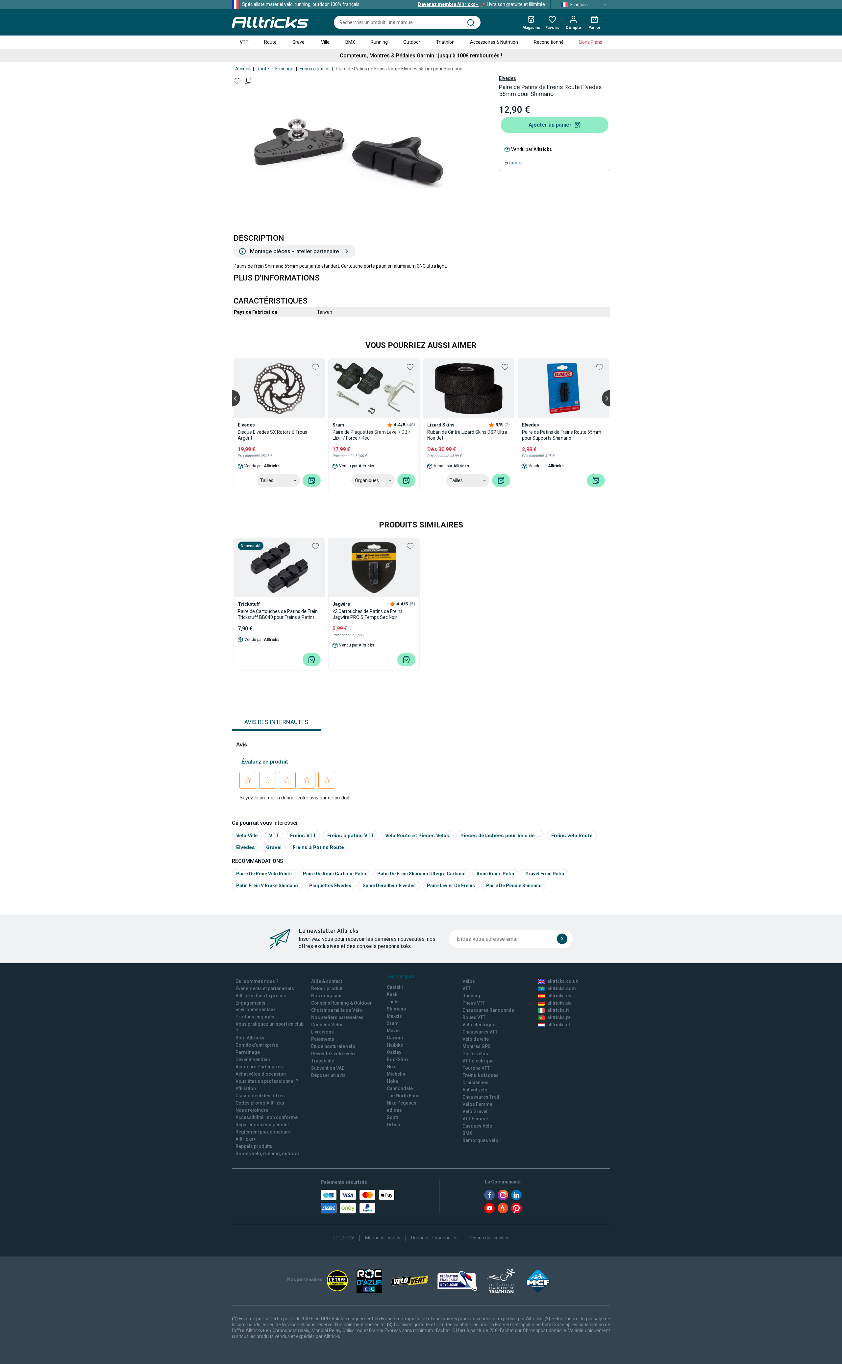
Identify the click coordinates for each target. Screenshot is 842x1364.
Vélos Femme (477, 1104)
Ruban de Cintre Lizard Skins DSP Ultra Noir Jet (467, 435)
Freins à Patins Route (318, 847)
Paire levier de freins (451, 885)
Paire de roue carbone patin (334, 873)
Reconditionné (549, 42)
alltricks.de (559, 1003)
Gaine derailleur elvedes (389, 885)
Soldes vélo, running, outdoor (267, 1153)
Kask (392, 994)
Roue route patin (495, 873)
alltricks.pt (558, 1017)
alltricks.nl (558, 1024)
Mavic (393, 1030)
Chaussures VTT (480, 1032)
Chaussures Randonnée (488, 1010)
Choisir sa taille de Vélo (336, 1010)
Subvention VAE (327, 1068)
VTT (244, 42)
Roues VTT (473, 1017)
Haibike (395, 1045)
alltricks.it (558, 1010)
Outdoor (411, 42)
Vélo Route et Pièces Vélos (417, 835)
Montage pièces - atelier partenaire (294, 251)
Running (379, 42)
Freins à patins (315, 68)
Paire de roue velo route (264, 873)
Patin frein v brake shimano (267, 885)
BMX (350, 42)
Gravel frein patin (544, 873)
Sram (393, 1023)
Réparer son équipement (262, 1124)
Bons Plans (590, 42)
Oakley (394, 1052)
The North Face (403, 1095)
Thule (393, 1001)
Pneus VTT (473, 1003)
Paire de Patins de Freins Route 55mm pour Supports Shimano (561, 435)
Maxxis (394, 1016)
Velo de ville (475, 1039)
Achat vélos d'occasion (260, 1074)
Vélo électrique (478, 1024)
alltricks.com (561, 988)
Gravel (299, 42)
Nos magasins (327, 995)
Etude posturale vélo (333, 1046)
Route (270, 42)
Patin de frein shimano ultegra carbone (421, 873)
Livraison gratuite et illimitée (481, 4)
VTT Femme (475, 1118)
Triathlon (445, 42)
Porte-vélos (475, 1053)
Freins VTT (303, 835)
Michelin (396, 1074)
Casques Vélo (477, 1126)
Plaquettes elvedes (330, 885)
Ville (325, 42)
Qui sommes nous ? (257, 981)
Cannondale (400, 1088)
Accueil (242, 68)
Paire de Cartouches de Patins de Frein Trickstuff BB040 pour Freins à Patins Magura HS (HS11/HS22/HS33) (278, 614)
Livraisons (322, 1032)
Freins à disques (480, 1075)
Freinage (284, 68)
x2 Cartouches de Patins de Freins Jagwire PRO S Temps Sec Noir (368, 614)
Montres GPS (476, 1046)
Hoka (392, 1081)
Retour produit (326, 988)
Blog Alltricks (249, 1037)
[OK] (562, 939)
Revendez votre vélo (333, 1053)
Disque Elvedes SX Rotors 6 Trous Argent (272, 435)
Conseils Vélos (327, 1024)
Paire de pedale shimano (514, 885)
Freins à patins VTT (350, 835)
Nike (391, 1066)
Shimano (396, 1008)
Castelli (395, 987)
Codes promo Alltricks (259, 1103)
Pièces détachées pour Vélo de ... (500, 835)
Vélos (468, 981)
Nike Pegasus (401, 1103)
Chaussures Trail (480, 1097)
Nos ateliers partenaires (337, 1017)
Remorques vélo (480, 1140)
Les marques (400, 976)
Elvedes (507, 78)
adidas (394, 1110)
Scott (392, 1117)
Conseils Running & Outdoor (341, 1003)
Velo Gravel (474, 1111)
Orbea (393, 1124)
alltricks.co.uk (562, 981)
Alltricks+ (245, 1139)
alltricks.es (559, 995)
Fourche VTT (476, 1068)
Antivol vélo (474, 1089)
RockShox (398, 1059)
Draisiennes (475, 1082)
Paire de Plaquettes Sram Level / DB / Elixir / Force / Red (371, 435)
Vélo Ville (247, 835)
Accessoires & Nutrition (494, 42)
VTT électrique (478, 1060)
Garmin (395, 1037)
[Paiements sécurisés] (358, 1201)
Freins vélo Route (572, 835)
